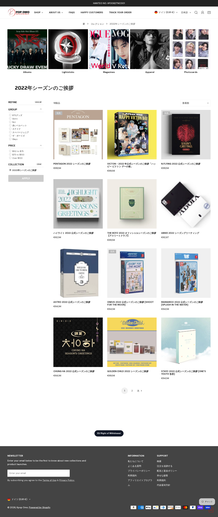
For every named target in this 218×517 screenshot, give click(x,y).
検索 (159, 461)
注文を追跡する (164, 466)
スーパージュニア (20, 132)
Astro (15, 118)
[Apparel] (150, 49)
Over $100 (17, 158)
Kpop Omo (22, 507)
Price (11, 145)
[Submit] (65, 473)
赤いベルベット (19, 125)
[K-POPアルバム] (27, 49)
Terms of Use (49, 480)
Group (12, 109)
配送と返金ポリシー (167, 470)
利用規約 (132, 475)
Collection (16, 164)
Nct (14, 122)
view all (38, 102)
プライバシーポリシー (139, 470)
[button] (209, 12)
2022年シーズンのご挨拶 (24, 170)
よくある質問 (134, 466)
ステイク (16, 129)
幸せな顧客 (162, 475)
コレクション (97, 23)
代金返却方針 (163, 485)
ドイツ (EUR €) (166, 12)
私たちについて (135, 461)
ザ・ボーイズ (18, 135)
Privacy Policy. (67, 480)
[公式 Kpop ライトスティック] (68, 49)
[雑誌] (109, 49)
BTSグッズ (17, 115)
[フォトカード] (191, 49)
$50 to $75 (18, 151)
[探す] (196, 12)
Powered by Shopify (39, 507)
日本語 (184, 12)
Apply (26, 178)
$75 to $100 (18, 154)
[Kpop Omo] (18, 12)
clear (39, 164)
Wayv (14, 139)
